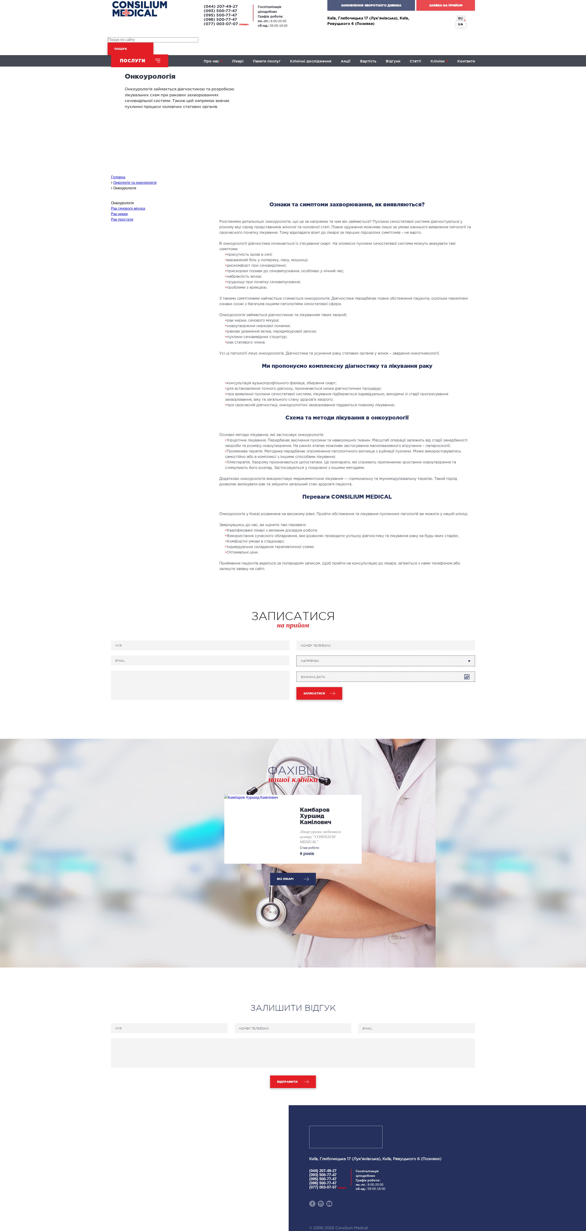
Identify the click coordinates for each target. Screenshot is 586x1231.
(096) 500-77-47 (220, 20)
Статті (415, 61)
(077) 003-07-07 (226, 24)
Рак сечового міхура (128, 208)
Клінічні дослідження (310, 61)
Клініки (438, 61)
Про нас (211, 61)
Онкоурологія (122, 203)
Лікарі (238, 61)
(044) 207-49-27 (221, 6)
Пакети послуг (267, 61)
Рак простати (122, 219)
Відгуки (393, 61)
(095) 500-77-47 (220, 15)
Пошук (120, 49)
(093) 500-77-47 (220, 11)
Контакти (466, 61)
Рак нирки (119, 214)
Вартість (368, 61)
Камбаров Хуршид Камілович (315, 815)
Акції (345, 61)
